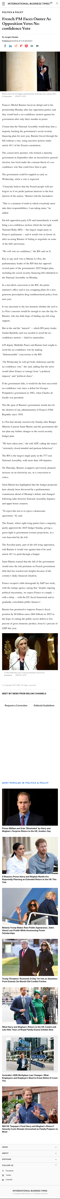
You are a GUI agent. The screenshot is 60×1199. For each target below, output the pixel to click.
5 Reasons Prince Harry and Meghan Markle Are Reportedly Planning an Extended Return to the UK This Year (29, 879)
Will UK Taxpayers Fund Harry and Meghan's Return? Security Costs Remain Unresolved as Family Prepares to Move (30, 1129)
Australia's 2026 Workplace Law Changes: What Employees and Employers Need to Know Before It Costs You (30, 1078)
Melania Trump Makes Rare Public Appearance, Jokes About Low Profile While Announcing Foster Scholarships (28, 930)
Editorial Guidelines (44, 705)
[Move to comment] (37, 45)
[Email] (31, 45)
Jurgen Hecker (11, 37)
